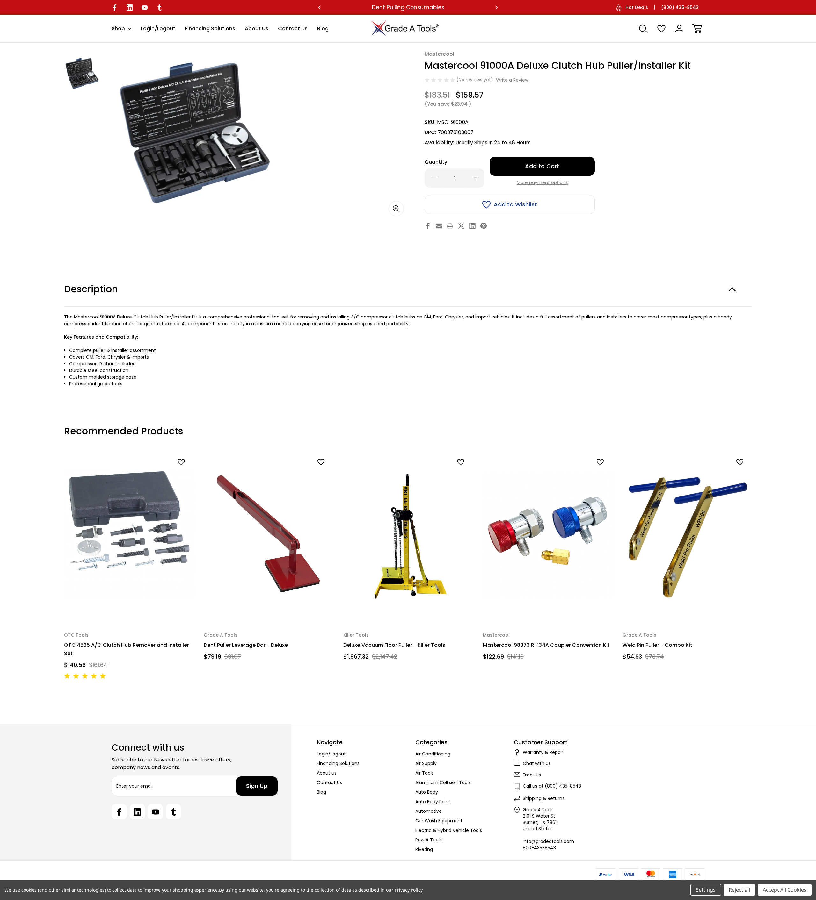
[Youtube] (145, 7)
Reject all (739, 889)
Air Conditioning (432, 754)
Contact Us (293, 28)
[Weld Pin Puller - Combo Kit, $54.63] (688, 534)
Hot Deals (636, 7)
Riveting (424, 849)
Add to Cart (129, 607)
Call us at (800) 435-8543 (552, 786)
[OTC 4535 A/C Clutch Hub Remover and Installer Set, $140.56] (129, 534)
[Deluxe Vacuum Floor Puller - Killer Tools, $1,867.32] (408, 534)
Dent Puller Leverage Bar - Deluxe (246, 645)
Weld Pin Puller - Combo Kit (657, 645)
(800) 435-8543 (680, 7)
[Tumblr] (160, 7)
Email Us (532, 775)
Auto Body (426, 792)
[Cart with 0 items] (697, 28)
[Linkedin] (130, 7)
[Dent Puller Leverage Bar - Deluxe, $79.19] (269, 534)
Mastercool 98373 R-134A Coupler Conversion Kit (546, 645)
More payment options (542, 182)
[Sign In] (679, 28)
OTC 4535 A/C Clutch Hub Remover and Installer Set (126, 649)
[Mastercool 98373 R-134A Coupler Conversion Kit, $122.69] (548, 534)
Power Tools (428, 840)
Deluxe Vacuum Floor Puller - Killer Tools (394, 645)
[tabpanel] (82, 73)
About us (256, 28)
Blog (323, 28)
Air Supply (426, 763)
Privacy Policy (408, 890)
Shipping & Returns (544, 798)
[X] (461, 226)
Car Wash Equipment (439, 821)
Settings (706, 889)
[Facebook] (115, 7)
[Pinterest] (483, 226)
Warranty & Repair (543, 752)
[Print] (450, 226)
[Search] (643, 28)
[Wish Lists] (661, 28)
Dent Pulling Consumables (408, 7)
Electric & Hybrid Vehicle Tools (448, 830)
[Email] (439, 226)
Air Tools (424, 773)
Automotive (428, 811)
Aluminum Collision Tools (443, 782)
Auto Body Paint (432, 801)
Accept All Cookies (784, 889)
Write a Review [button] (512, 80)
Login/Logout (158, 28)
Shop (118, 28)
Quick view (166, 473)
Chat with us (537, 763)
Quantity (436, 162)
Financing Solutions (210, 28)
